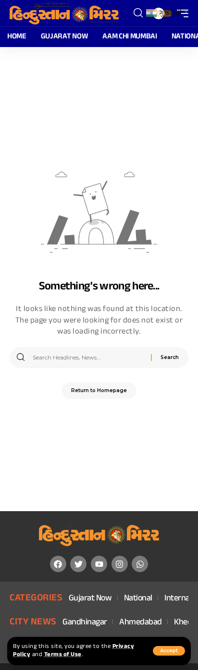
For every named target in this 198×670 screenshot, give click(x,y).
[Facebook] (58, 564)
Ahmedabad (140, 622)
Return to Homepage (99, 390)
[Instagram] (119, 564)
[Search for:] (88, 357)
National (138, 598)
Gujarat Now (90, 598)
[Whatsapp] (140, 564)
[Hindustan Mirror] (64, 13)
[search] (138, 13)
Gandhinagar (84, 622)
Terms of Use (63, 654)
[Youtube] (99, 564)
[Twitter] (78, 564)
